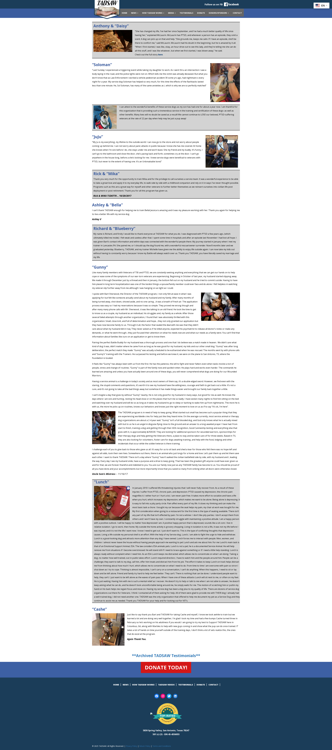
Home (124, 13)
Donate (201, 13)
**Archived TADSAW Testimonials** (166, 655)
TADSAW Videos (166, 684)
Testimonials (186, 13)
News (134, 13)
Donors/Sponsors (218, 13)
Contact (237, 13)
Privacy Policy (131, 746)
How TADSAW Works (152, 13)
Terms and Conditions (161, 746)
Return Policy (144, 746)
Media (171, 13)
